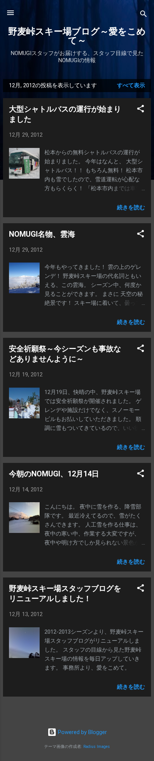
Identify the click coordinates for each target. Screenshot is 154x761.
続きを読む (131, 207)
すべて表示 (131, 85)
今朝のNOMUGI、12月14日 (54, 473)
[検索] (143, 15)
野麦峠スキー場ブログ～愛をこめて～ (77, 36)
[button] (140, 110)
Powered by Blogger (81, 732)
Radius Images (96, 746)
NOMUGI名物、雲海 (42, 234)
